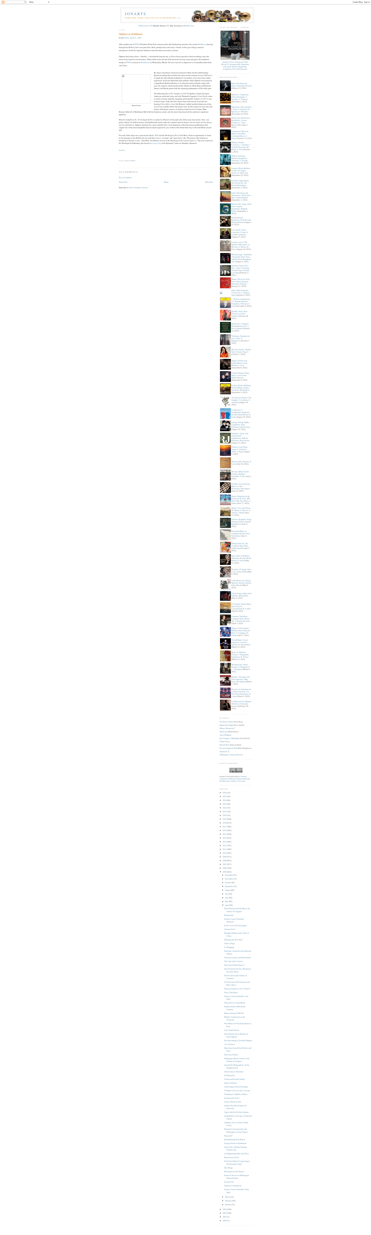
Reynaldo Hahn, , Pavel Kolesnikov (240, 533)
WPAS (137, 44)
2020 (225, 815)
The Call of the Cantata (233, 961)
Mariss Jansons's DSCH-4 (234, 1013)
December (229, 875)
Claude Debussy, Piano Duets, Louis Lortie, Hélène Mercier (240, 375)
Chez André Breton (231, 1030)
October (228, 882)
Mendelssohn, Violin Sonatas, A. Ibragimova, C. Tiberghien (240, 667)
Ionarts (135, 13)
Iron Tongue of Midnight (229, 738)
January (228, 1204)
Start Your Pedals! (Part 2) (234, 965)
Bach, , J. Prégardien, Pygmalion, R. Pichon (240, 654)
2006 (225, 868)
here (195, 140)
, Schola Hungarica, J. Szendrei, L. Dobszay (240, 97)
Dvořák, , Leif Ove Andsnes (239, 313)
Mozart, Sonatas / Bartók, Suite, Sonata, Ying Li (241, 350)
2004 (225, 1209)
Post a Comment (125, 177)
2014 (225, 838)
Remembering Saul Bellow (234, 1139)
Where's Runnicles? (227, 728)
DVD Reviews (188, 25)
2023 (225, 804)
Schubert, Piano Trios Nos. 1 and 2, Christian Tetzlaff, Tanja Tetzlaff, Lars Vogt (240, 269)
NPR (156, 135)
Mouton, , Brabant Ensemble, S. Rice (240, 474)
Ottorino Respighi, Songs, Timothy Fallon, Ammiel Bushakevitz (241, 521)
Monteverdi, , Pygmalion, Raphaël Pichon (241, 207)
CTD (151, 25)
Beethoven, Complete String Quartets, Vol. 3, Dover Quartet (240, 326)
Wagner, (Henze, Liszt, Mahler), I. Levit (239, 363)
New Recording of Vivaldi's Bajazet (238, 1040)
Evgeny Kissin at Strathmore (235, 1143)
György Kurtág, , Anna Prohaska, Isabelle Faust (240, 424)
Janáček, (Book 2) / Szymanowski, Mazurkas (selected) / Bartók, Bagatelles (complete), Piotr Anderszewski (235, 65)
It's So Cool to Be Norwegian (235, 925)
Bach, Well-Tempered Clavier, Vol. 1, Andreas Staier (240, 292)
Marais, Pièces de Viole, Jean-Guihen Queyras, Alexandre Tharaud (240, 281)
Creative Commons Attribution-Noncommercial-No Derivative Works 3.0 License (235, 778)
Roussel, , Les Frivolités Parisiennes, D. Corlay (241, 692)
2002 (225, 1217)
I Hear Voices (225, 741)
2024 (225, 800)
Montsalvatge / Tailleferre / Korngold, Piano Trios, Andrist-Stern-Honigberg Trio (241, 258)
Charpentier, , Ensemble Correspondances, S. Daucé (240, 134)
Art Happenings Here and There (236, 1153)
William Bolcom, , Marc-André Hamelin (240, 545)
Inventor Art (229, 1182)
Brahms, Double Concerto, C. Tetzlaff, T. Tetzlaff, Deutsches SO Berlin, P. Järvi (240, 146)
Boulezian (224, 732)
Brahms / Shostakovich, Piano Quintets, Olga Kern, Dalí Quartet (240, 679)
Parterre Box (224, 745)
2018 (225, 823)
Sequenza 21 (225, 751)
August (228, 890)
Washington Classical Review (231, 755)
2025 (225, 796)
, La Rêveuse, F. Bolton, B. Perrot (240, 245)
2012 (225, 845)
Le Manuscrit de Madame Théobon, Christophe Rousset (241, 703)
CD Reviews (143, 25)
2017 (225, 827)
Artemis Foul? (229, 929)
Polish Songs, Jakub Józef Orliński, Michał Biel (241, 594)
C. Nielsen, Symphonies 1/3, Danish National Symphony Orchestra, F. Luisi (240, 302)
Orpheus (203, 44)
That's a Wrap (229, 943)
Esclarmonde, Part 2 (232, 1098)
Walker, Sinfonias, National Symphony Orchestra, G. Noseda (239, 158)
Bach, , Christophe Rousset (241, 84)
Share (122, 150)
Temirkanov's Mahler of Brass (235, 1094)
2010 (225, 853)
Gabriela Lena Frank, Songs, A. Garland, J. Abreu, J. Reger (239, 449)
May (227, 901)
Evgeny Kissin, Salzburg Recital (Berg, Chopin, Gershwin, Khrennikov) (241, 387)
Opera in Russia (230, 1083)
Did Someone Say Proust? (234, 1171)
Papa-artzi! (228, 1136)
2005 (225, 872)
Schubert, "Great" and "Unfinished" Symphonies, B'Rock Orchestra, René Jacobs (240, 437)
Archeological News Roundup (236, 1087)
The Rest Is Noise (226, 722)
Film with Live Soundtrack (234, 1003)
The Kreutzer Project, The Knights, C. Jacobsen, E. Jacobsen (241, 400)
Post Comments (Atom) (139, 187)
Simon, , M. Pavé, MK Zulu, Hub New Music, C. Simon (241, 499)
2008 (225, 860)
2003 (225, 1213)
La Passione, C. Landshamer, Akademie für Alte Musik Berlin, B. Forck (241, 413)
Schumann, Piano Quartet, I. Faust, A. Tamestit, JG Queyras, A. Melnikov (241, 109)
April (227, 905)
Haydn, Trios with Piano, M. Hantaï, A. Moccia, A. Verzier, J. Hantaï (241, 510)
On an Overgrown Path (228, 748)
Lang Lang (156, 143)
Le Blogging (229, 947)
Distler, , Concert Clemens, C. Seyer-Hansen (240, 121)
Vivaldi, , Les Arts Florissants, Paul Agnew (240, 486)
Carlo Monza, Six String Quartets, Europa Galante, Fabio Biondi (241, 582)
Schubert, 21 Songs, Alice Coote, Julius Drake (241, 570)
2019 (225, 819)
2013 (225, 842)
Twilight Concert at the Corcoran (237, 1090)
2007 (225, 864)
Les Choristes (229, 1044)
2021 (225, 811)
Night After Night (226, 725)
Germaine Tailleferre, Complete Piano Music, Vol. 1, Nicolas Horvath (240, 618)
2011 (225, 849)
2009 (225, 857)
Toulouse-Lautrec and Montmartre (237, 957)
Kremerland (228, 915)
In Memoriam (229, 1075)
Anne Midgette (225, 735)
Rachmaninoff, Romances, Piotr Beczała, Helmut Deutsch (241, 219)
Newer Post (123, 182)
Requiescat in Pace (231, 1157)
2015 (225, 834)
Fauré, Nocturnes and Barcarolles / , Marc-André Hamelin (241, 195)
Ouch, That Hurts (231, 992)
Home (166, 182)
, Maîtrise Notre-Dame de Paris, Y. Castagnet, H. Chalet (240, 631)
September (229, 886)
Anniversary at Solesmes (233, 1072)
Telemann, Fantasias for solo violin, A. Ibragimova (240, 338)
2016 (225, 830)
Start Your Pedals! (231, 1055)
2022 (225, 808)
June (227, 898)
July (227, 894)
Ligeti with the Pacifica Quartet (236, 1112)
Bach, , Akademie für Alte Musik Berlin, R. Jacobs (241, 558)
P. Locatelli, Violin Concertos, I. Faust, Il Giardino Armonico (239, 232)
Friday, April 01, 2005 (132, 37)
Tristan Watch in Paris (232, 1102)
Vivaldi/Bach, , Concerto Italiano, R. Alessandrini (240, 642)
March (227, 1197)
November (229, 879)
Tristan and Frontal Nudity (234, 1079)
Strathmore (145, 62)
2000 (225, 1220)
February (228, 1201)
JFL (167, 25)
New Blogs (228, 1168)
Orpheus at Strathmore (131, 34)
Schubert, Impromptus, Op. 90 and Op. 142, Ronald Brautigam (240, 183)
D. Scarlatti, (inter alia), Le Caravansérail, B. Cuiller (241, 606)
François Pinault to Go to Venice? (237, 989)
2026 (225, 793)
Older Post (209, 182)
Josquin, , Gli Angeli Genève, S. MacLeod (240, 170)
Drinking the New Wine (233, 940)
